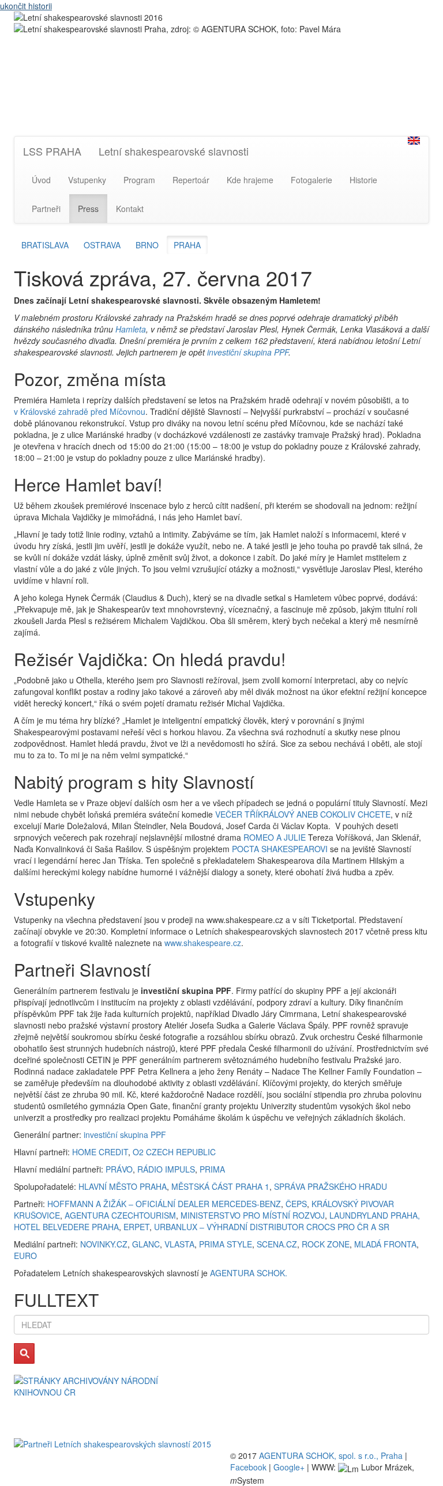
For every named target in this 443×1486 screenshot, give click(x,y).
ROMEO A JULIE (274, 837)
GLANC (146, 1244)
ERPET (136, 1226)
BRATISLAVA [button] (45, 245)
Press (88, 208)
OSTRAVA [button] (102, 245)
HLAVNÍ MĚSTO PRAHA (122, 1186)
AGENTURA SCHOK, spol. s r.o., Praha (331, 1455)
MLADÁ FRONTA (385, 1244)
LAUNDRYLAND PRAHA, (374, 1215)
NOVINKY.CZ (103, 1244)
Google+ (289, 1467)
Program (139, 180)
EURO (25, 1255)
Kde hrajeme (250, 180)
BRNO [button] (147, 245)
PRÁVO (119, 1169)
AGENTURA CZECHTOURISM (120, 1215)
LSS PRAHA (52, 150)
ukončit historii (26, 6)
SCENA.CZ (277, 1244)
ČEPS (296, 1203)
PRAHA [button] (187, 245)
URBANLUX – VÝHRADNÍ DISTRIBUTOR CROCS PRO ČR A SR (271, 1226)
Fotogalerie (311, 180)
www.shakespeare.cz (202, 942)
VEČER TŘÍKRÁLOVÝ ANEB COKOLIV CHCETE (303, 814)
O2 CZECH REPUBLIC (174, 1152)
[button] (414, 141)
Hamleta (130, 329)
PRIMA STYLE (225, 1244)
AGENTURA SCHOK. (248, 1273)
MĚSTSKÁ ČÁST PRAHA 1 (220, 1186)
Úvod (41, 180)
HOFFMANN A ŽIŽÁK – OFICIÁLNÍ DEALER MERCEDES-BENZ (164, 1203)
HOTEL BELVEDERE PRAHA (66, 1226)
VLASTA (179, 1244)
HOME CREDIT (100, 1152)
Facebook (248, 1467)
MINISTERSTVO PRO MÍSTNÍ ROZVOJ (253, 1215)
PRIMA (212, 1169)
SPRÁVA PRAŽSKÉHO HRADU (330, 1186)
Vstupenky (87, 180)
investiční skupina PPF (247, 352)
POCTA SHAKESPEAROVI (280, 848)
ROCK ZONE (326, 1244)
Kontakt (130, 208)
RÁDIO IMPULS (166, 1169)
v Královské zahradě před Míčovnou (79, 411)
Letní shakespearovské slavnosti (174, 150)
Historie (363, 180)
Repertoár (190, 180)
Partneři (46, 208)
